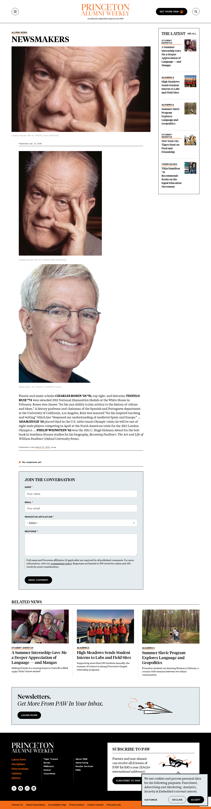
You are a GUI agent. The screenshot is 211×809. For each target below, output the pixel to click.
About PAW (81, 759)
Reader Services (84, 766)
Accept (195, 800)
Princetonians (20, 768)
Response (30, 531)
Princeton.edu (114, 805)
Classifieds (49, 774)
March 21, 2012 (42, 447)
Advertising (81, 763)
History (16, 778)
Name (28, 487)
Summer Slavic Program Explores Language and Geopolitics (171, 116)
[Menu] (15, 11)
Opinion (17, 773)
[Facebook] (20, 788)
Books (47, 763)
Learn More (29, 715)
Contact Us (17, 805)
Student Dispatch (167, 42)
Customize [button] (150, 800)
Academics (168, 78)
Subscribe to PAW (128, 781)
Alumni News (19, 33)
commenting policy (61, 563)
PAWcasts (49, 766)
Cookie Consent (95, 805)
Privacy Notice (76, 805)
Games (47, 770)
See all (191, 34)
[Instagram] (27, 788)
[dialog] (175, 790)
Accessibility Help (57, 805)
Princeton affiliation (38, 517)
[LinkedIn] (34, 788)
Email (28, 502)
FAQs (78, 770)
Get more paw (169, 12)
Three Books (169, 164)
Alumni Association (35, 805)
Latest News (19, 759)
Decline (177, 800)
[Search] (195, 11)
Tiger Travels (51, 759)
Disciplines (18, 764)
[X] (14, 788)
